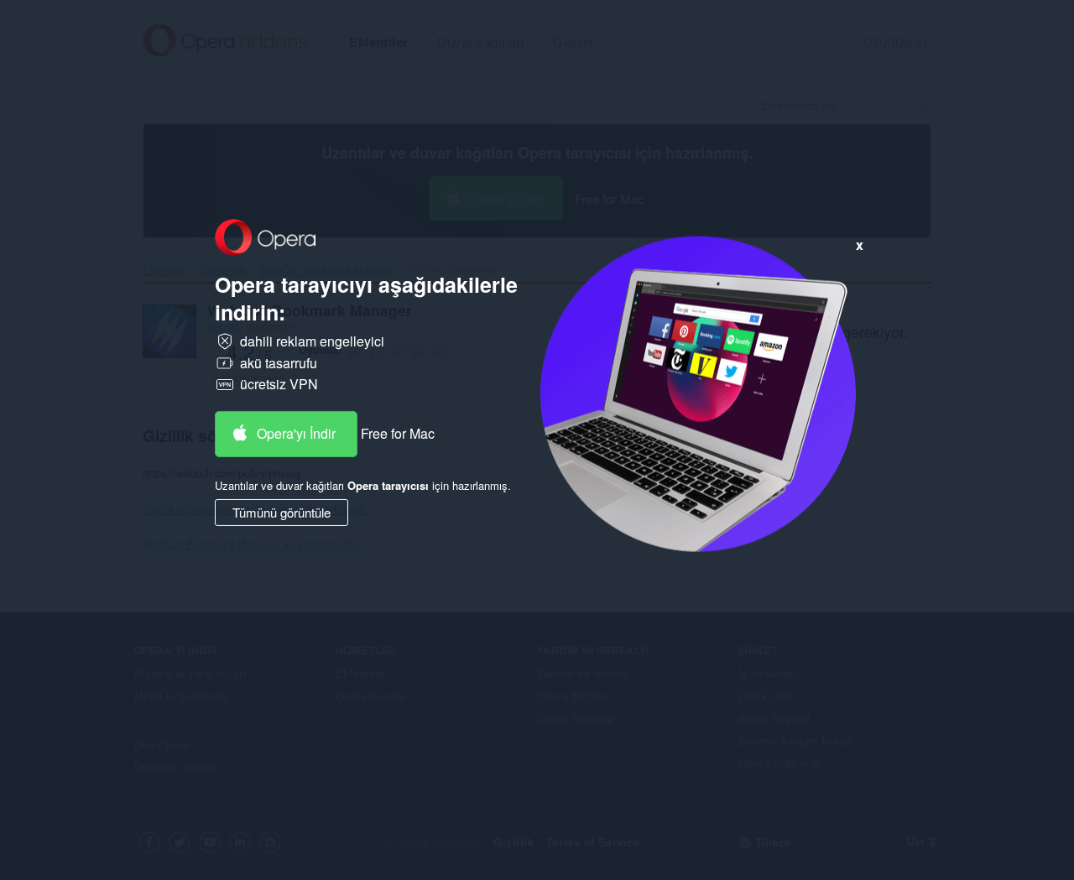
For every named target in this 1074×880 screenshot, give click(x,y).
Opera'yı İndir (296, 433)
